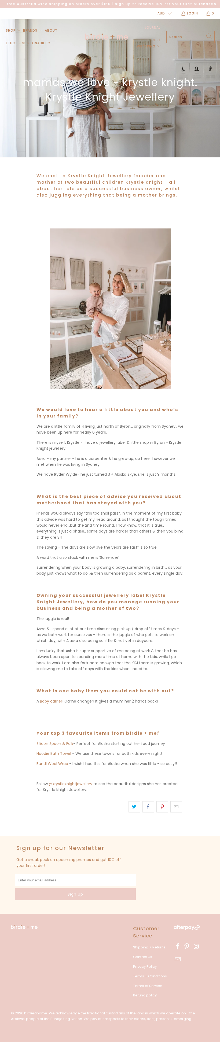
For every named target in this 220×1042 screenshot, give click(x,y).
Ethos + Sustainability (28, 43)
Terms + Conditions (150, 976)
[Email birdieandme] (178, 959)
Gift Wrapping (149, 43)
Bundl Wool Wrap (52, 763)
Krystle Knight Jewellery (100, 176)
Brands (30, 30)
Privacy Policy (145, 966)
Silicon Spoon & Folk (54, 743)
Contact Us (142, 956)
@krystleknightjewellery (70, 783)
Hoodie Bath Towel (53, 753)
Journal (152, 27)
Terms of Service (147, 985)
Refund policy (145, 995)
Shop (11, 30)
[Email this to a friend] (176, 806)
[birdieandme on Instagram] (196, 946)
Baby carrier (51, 701)
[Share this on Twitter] (134, 806)
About (51, 30)
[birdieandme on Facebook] (178, 946)
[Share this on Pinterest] (162, 806)
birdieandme (35, 1013)
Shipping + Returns (149, 947)
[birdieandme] (106, 37)
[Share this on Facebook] (148, 806)
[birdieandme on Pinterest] (187, 946)
